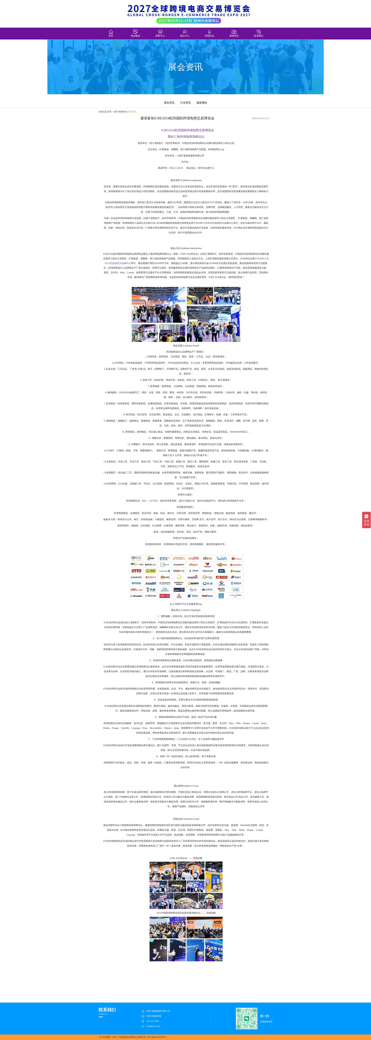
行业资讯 (185, 102)
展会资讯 (169, 102)
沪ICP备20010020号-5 (156, 1037)
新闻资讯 (123, 112)
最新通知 (202, 102)
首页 (111, 36)
